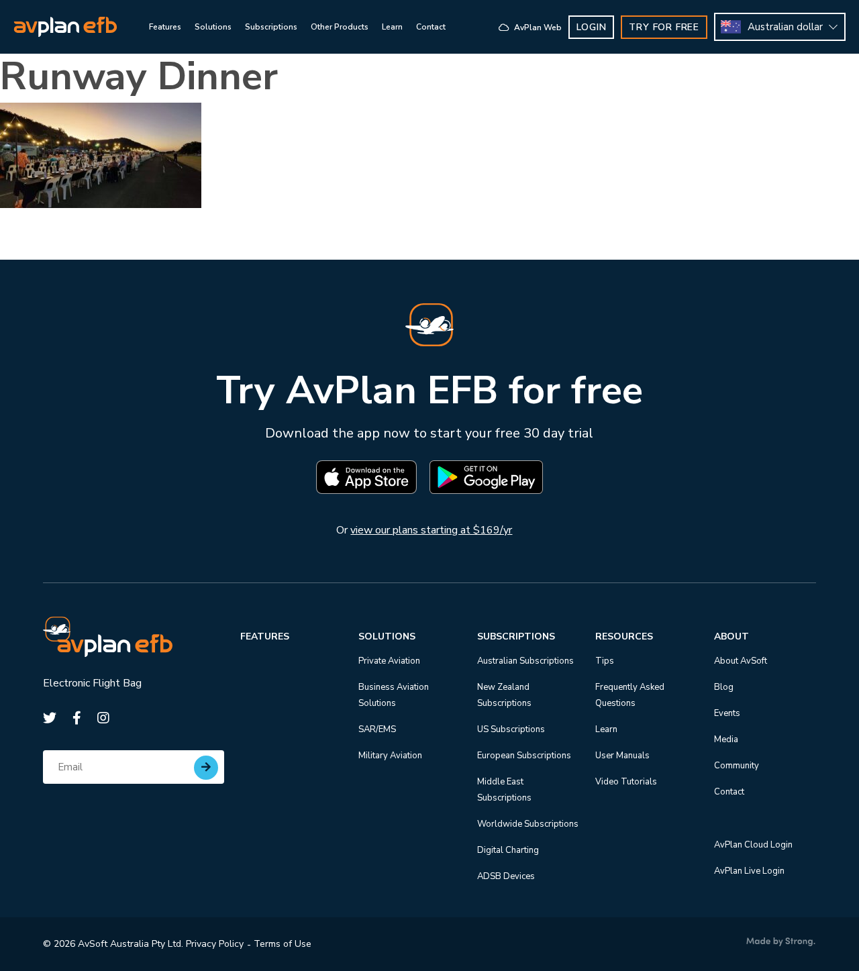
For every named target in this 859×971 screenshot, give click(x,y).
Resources (624, 636)
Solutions (386, 636)
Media (726, 739)
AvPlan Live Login (749, 871)
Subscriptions (516, 636)
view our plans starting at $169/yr (431, 530)
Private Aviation (389, 661)
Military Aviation (390, 756)
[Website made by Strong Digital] (781, 942)
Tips (604, 661)
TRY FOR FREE (664, 27)
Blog (724, 687)
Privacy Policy (215, 943)
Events (727, 713)
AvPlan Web (537, 27)
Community (736, 766)
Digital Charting (508, 850)
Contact (729, 792)
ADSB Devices (506, 876)
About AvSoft (740, 661)
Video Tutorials (626, 782)
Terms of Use (282, 943)
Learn (606, 729)
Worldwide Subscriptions (527, 824)
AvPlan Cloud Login (753, 845)
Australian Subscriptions (525, 661)
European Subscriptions (524, 756)
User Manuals (622, 756)
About (731, 636)
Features (264, 636)
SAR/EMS (377, 729)
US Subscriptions (511, 729)
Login (591, 27)
